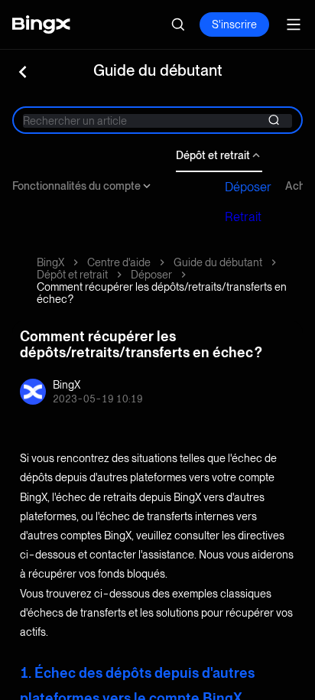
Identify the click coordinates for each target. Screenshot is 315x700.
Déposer (248, 187)
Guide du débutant (218, 262)
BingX (50, 262)
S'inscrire (234, 24)
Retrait (243, 217)
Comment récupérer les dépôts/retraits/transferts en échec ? (162, 293)
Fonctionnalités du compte (76, 186)
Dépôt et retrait (213, 155)
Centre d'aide (119, 262)
